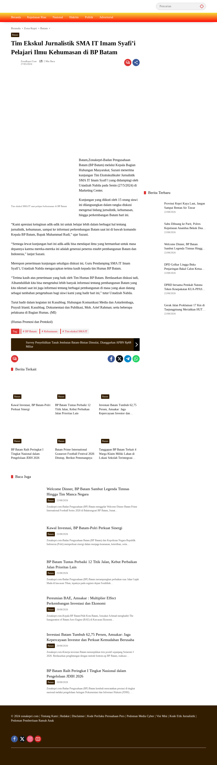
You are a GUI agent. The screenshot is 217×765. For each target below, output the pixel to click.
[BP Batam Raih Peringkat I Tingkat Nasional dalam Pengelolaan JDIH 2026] (31, 432)
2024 (17, 716)
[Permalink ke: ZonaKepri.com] (16, 62)
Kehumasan (50, 331)
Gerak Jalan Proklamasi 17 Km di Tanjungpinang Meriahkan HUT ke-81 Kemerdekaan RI (184, 308)
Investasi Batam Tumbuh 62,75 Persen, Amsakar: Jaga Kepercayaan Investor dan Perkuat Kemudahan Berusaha (117, 409)
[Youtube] (38, 739)
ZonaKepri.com (29, 61)
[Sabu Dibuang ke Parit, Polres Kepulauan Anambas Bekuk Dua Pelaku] (152, 227)
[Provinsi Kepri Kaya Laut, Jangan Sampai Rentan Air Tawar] (152, 207)
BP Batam (31, 331)
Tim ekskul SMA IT (76, 331)
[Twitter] (119, 358)
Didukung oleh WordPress (26, 754)
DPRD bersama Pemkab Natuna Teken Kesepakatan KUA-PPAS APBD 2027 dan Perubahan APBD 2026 (185, 287)
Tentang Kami (49, 716)
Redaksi (65, 716)
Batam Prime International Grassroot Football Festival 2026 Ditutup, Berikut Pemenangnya (74, 453)
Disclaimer (79, 716)
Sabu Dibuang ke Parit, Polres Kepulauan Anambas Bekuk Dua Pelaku (183, 226)
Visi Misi (161, 716)
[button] (202, 6)
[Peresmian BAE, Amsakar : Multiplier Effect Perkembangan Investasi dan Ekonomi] (27, 608)
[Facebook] (111, 358)
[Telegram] (127, 358)
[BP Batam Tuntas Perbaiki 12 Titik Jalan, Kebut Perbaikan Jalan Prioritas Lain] (75, 388)
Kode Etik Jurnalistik (182, 716)
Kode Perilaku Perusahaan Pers (105, 716)
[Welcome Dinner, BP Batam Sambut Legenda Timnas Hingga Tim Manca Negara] (27, 499)
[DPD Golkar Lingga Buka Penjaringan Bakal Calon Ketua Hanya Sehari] (152, 268)
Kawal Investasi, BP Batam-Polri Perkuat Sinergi (30, 407)
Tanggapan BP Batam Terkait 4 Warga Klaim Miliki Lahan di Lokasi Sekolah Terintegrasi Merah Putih (117, 454)
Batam (15, 34)
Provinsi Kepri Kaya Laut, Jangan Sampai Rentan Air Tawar (184, 205)
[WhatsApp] (136, 358)
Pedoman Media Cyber (140, 716)
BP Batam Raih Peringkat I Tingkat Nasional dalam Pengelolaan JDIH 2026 (27, 453)
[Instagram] (30, 739)
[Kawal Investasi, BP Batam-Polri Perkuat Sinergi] (31, 388)
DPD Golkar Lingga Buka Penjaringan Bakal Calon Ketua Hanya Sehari (183, 267)
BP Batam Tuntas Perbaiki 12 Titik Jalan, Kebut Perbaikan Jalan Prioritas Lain (72, 409)
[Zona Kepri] (43, 6)
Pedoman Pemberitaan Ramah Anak (32, 720)
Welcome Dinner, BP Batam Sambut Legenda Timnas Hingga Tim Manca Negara (184, 246)
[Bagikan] (136, 62)
